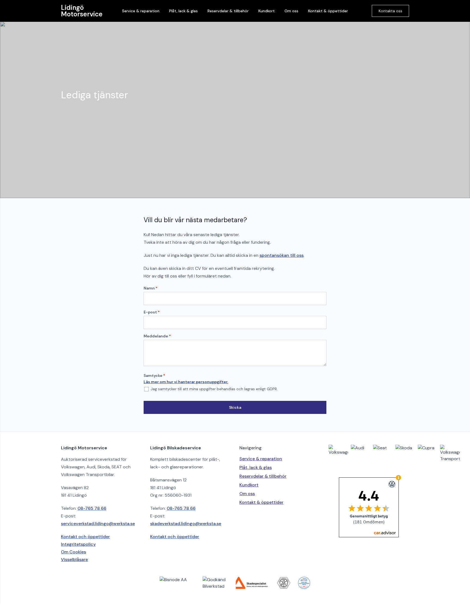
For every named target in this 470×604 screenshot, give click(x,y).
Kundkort (266, 10)
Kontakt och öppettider (85, 536)
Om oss (291, 10)
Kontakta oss (390, 10)
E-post (152, 312)
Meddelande (157, 336)
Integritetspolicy (78, 544)
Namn (150, 288)
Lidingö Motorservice (82, 10)
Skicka (235, 407)
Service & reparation (140, 10)
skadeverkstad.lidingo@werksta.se (185, 523)
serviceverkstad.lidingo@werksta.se (98, 523)
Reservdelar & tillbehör (228, 10)
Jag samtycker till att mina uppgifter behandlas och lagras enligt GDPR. (214, 388)
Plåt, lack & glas (183, 10)
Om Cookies (73, 552)
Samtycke (154, 375)
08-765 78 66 (92, 508)
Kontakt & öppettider (328, 10)
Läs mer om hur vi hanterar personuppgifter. (186, 381)
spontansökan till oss (281, 255)
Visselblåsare (74, 559)
